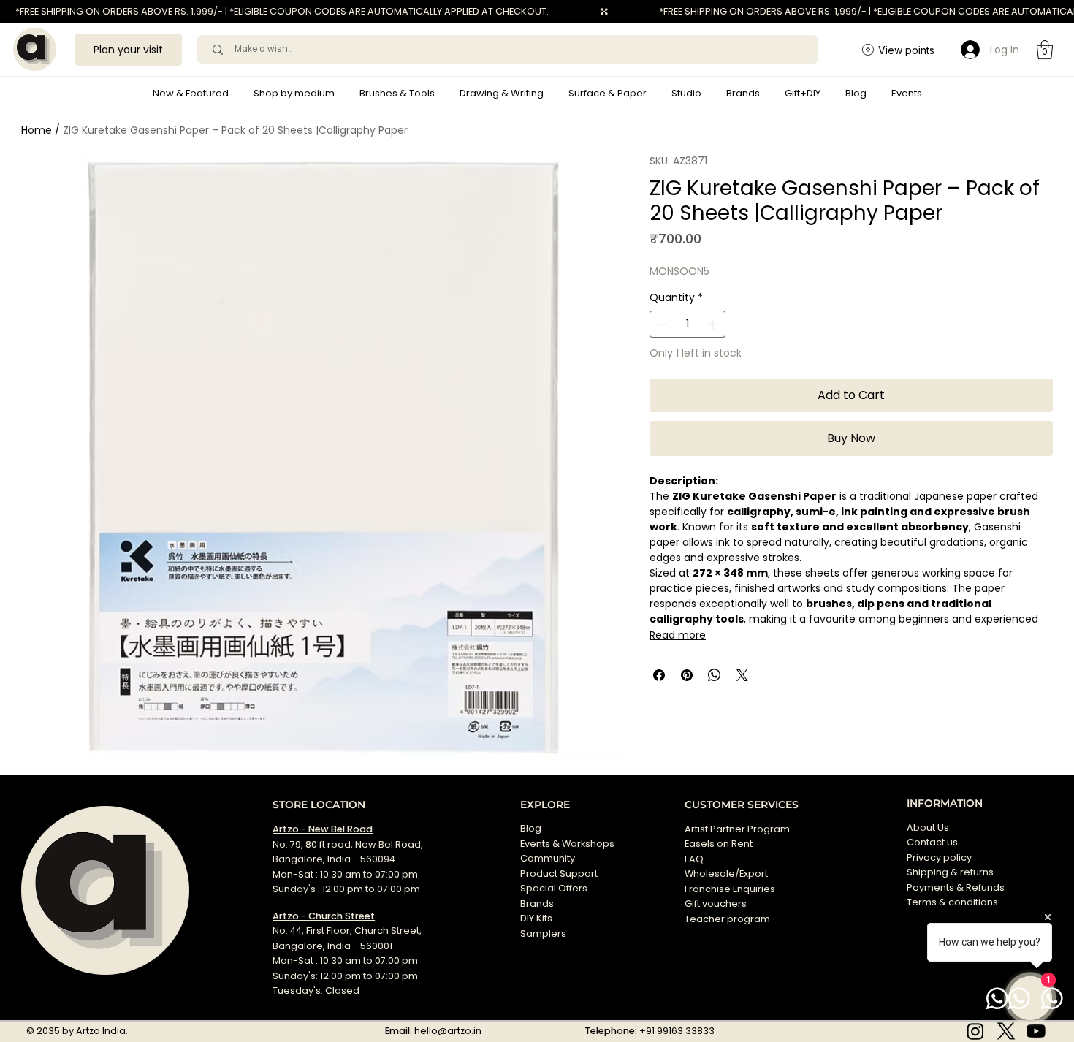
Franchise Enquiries (730, 889)
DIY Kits (536, 918)
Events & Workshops (567, 843)
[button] (294, 93)
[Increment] (714, 324)
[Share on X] (742, 675)
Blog (530, 828)
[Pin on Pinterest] (687, 675)
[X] (1006, 1031)
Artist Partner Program (737, 829)
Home (36, 130)
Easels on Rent (719, 843)
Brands (537, 903)
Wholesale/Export (726, 873)
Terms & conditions (953, 902)
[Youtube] (1036, 1031)
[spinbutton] (687, 324)
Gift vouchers (716, 903)
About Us (928, 827)
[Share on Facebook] (659, 675)
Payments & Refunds (956, 887)
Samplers (543, 933)
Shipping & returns (950, 872)
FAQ (694, 859)
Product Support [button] (559, 873)
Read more (678, 635)
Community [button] (547, 858)
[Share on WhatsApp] (714, 675)
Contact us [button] (932, 842)
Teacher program (727, 919)
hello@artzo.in (447, 1030)
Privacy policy (939, 857)
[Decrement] (661, 324)
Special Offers (553, 888)
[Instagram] (975, 1031)
